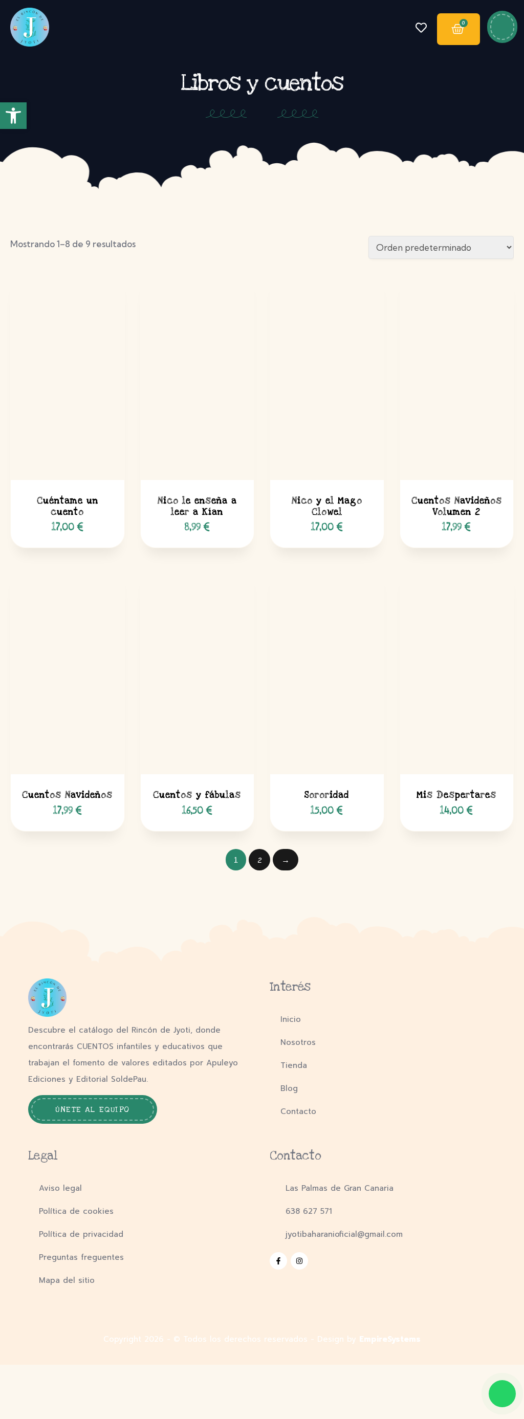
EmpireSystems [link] (390, 1339)
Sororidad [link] (326, 795)
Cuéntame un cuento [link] (67, 506)
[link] (13, 115)
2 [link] (259, 860)
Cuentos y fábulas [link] (197, 795)
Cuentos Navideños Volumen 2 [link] (456, 506)
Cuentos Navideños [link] (67, 795)
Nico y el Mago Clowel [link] (327, 506)
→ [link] (285, 860)
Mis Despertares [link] (456, 795)
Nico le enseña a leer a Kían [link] (197, 506)
